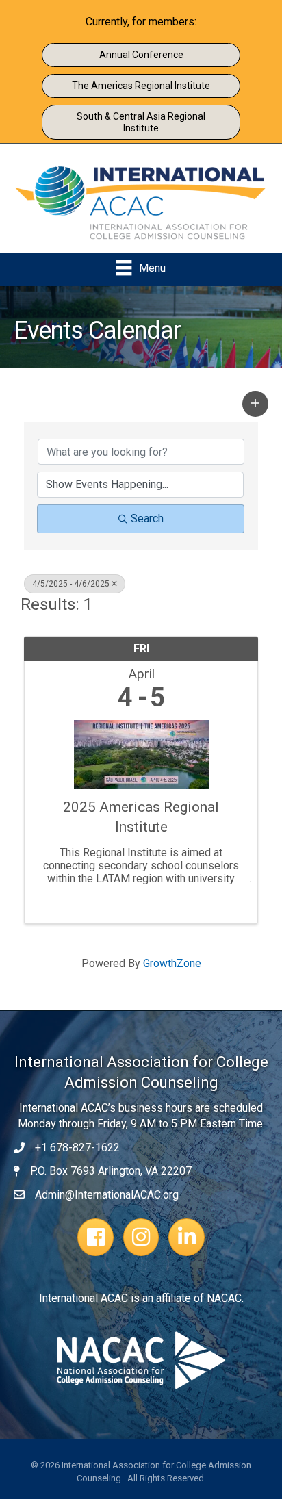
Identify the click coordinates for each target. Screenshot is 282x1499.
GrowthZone (172, 963)
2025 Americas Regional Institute (141, 817)
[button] (255, 404)
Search (147, 518)
